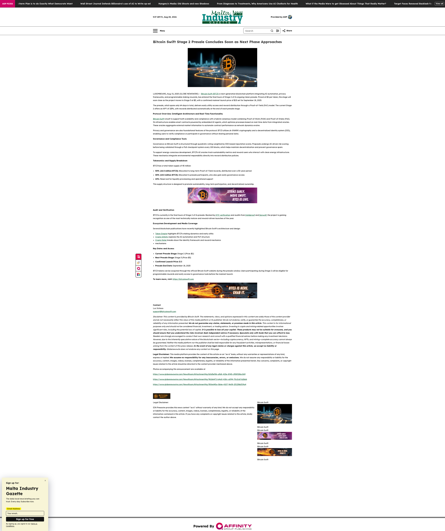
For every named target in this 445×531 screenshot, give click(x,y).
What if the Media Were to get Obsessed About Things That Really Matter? (346, 3)
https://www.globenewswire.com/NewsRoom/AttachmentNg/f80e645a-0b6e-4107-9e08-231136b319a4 (199, 384)
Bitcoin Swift (158, 119)
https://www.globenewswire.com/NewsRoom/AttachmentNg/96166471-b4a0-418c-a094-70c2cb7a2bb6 (200, 379)
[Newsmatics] (138, 274)
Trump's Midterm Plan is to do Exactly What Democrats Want (40, 3)
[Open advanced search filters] (277, 30)
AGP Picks (7, 4)
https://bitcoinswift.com (183, 279)
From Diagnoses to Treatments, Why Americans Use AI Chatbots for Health (257, 3)
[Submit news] (138, 257)
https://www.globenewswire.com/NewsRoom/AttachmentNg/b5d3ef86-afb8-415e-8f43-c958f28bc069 (199, 374)
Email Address (13, 509)
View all (439, 3)
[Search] (272, 30)
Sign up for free (25, 519)
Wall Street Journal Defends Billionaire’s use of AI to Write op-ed (115, 3)
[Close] (45, 480)
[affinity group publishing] (138, 268)
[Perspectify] (138, 263)
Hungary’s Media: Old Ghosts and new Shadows (183, 3)
